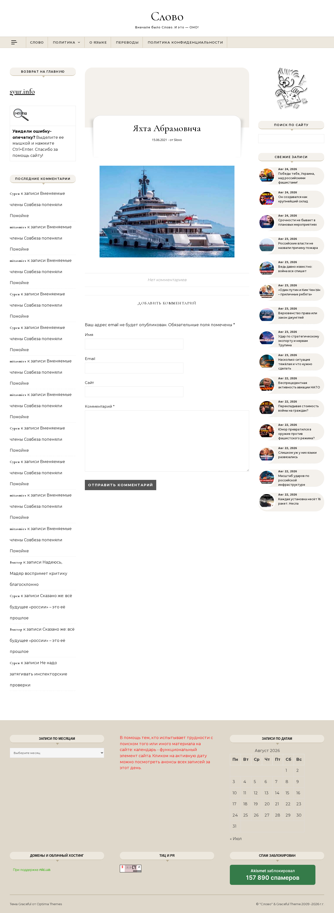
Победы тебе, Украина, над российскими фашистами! (296, 178)
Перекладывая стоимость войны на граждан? (298, 408)
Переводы (127, 42)
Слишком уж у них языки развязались (297, 455)
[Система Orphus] (21, 120)
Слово (167, 16)
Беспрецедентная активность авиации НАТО (299, 385)
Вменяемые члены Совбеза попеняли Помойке (37, 204)
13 (266, 793)
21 (277, 804)
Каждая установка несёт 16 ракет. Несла (299, 501)
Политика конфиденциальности (185, 42)
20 (267, 804)
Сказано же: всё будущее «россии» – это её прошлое (41, 606)
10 (235, 793)
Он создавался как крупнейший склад (293, 199)
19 (256, 804)
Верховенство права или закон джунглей (297, 315)
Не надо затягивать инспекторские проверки (38, 673)
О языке (98, 42)
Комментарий (100, 406)
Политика (64, 42)
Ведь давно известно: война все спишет (295, 269)
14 (277, 793)
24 (235, 815)
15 (287, 793)
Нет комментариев (167, 279)
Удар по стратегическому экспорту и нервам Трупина (298, 341)
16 (298, 793)
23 (298, 804)
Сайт (89, 382)
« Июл (236, 838)
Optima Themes (49, 904)
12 (256, 793)
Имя (89, 334)
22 (288, 804)
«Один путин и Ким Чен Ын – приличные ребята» (299, 292)
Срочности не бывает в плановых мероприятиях (297, 222)
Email (90, 358)
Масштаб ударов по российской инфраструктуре (293, 480)
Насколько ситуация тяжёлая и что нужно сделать (295, 364)
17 (234, 804)
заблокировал (273, 876)
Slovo (178, 140)
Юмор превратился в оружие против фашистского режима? (296, 434)
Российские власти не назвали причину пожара (298, 246)
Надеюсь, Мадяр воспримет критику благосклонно (38, 573)
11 (244, 793)
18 (245, 804)
